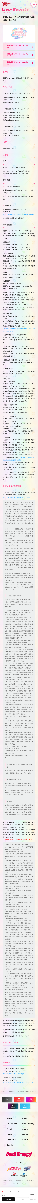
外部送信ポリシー (20, 1180)
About (25, 1139)
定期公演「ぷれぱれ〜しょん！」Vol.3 (18, 63)
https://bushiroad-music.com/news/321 (18, 497)
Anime (25, 1129)
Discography (28, 1123)
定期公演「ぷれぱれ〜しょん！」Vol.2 (18, 55)
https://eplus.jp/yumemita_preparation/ (18, 214)
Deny (22, 1199)
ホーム (4, 1091)
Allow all (8, 1199)
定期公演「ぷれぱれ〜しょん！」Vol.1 (18, 46)
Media (25, 1134)
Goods (10, 1145)
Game (9, 1134)
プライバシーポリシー (8, 1180)
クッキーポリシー (31, 1180)
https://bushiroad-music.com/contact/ (18, 1082)
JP (17, 1162)
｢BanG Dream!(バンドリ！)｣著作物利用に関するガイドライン (19, 1183)
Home (9, 1118)
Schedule (11, 1139)
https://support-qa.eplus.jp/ (13, 1074)
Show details (33, 1199)
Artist (9, 1129)
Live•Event (12, 1123)
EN (21, 1162)
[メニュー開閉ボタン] (34, 4)
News (24, 1118)
